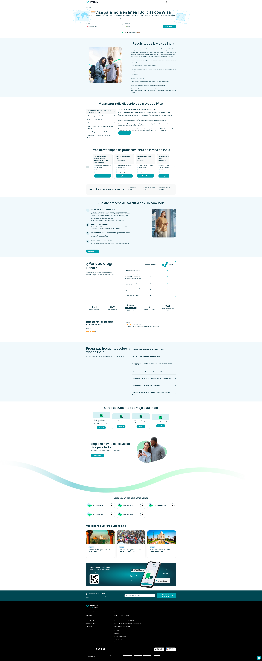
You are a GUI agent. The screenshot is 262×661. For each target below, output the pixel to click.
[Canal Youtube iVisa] (101, 649)
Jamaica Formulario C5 (91, 623)
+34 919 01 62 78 (157, 655)
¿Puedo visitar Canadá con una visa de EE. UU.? (124, 620)
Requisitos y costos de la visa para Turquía (123, 618)
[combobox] (104, 26)
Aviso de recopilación (147, 655)
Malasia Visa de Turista (91, 620)
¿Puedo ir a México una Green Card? (122, 626)
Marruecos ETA (89, 615)
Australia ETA (89, 618)
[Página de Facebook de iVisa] (104, 649)
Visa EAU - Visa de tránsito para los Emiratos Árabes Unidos (127, 623)
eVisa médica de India (94, 123)
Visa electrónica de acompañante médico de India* (100, 127)
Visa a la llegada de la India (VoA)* (97, 132)
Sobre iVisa (116, 633)
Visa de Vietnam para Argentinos (121, 615)
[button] (143, 2)
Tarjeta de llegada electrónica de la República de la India (99, 111)
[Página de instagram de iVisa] (96, 649)
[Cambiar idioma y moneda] (165, 2)
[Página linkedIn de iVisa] (99, 649)
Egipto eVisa (89, 626)
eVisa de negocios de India (95, 116)
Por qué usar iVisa (118, 639)
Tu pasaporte (89, 23)
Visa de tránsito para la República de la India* (99, 136)
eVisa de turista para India (95, 119)
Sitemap (116, 641)
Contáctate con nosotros (120, 636)
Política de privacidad (138, 655)
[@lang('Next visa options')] (174, 167)
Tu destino (127, 23)
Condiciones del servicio (127, 655)
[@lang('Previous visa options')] (87, 167)
